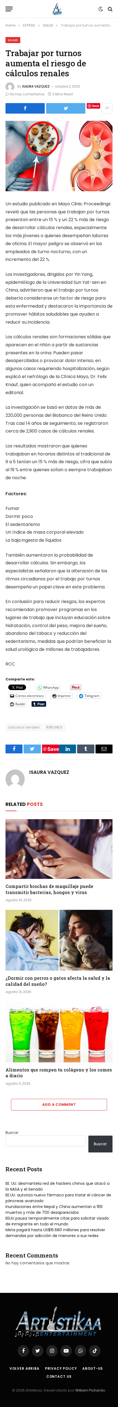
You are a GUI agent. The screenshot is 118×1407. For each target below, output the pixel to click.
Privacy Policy (61, 1368)
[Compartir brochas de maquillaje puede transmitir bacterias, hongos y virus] (59, 848)
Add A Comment (59, 1104)
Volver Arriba (25, 1368)
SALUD (13, 40)
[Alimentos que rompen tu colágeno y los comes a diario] (59, 1032)
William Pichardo (90, 1390)
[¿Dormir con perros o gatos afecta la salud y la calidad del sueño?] (59, 940)
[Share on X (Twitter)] (65, 108)
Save (95, 106)
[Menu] (9, 9)
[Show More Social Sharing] (107, 108)
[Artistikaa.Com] (57, 9)
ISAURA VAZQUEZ (36, 86)
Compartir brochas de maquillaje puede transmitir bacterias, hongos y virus (49, 889)
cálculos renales (24, 727)
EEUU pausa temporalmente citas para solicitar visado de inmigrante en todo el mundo (57, 1221)
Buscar (11, 1132)
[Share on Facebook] (25, 108)
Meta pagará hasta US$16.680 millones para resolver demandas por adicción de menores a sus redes (55, 1232)
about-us (92, 1368)
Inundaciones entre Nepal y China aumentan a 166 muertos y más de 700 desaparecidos (54, 1209)
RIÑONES (54, 727)
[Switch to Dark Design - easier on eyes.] (100, 9)
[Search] (110, 9)
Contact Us (59, 1376)
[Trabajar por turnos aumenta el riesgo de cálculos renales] (59, 156)
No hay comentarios (27, 94)
